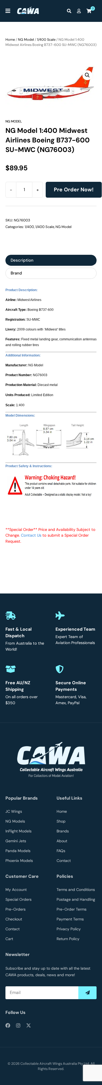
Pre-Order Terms (71, 909)
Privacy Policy (69, 928)
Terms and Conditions (76, 889)
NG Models (15, 821)
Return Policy (68, 938)
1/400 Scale (46, 39)
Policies (65, 876)
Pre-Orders (15, 909)
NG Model (26, 39)
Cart (9, 938)
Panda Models (17, 850)
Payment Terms (70, 919)
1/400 (29, 226)
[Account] (80, 11)
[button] (87, 75)
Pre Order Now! (74, 189)
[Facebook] (7, 1025)
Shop (61, 821)
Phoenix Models (19, 860)
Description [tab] (22, 260)
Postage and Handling (76, 899)
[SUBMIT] (87, 992)
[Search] (70, 11)
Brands (63, 831)
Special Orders (18, 899)
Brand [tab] (16, 273)
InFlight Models (18, 831)
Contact (64, 860)
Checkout (13, 919)
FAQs (61, 850)
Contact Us (31, 535)
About (62, 840)
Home (10, 39)
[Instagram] (18, 1025)
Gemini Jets (15, 840)
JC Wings (13, 811)
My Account (16, 889)
